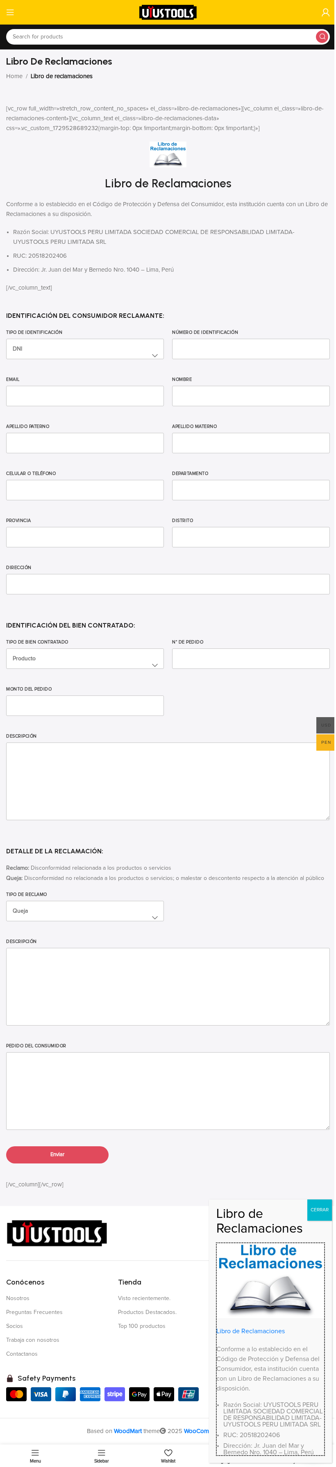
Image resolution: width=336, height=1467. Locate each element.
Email (13, 379)
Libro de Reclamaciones (250, 1331)
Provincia (18, 520)
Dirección (19, 567)
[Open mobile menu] (10, 12)
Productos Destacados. (147, 1312)
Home (14, 76)
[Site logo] (168, 12)
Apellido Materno (194, 426)
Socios (14, 1326)
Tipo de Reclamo (26, 894)
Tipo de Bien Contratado (37, 642)
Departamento (190, 473)
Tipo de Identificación (34, 332)
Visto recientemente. (144, 1298)
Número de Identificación (205, 332)
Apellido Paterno (27, 426)
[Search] (322, 37)
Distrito (182, 520)
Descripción (21, 736)
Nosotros (18, 1298)
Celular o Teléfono (31, 473)
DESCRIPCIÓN (21, 941)
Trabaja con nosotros (32, 1340)
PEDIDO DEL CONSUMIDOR (36, 1046)
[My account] (326, 12)
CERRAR (320, 1210)
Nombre (182, 379)
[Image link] (57, 1233)
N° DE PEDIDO (187, 642)
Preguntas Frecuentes (34, 1312)
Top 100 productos (142, 1326)
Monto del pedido (29, 689)
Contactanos (22, 1354)
